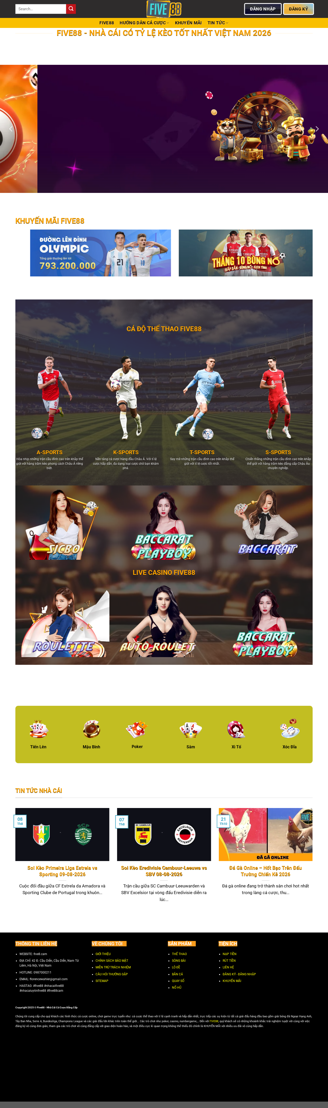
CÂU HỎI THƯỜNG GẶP (112, 974)
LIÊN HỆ (228, 967)
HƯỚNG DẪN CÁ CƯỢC (143, 22)
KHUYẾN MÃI (188, 22)
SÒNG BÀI (179, 960)
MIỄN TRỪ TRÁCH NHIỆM (113, 967)
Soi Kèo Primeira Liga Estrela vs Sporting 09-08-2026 (62, 871)
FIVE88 (106, 22)
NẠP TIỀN (230, 954)
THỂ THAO (179, 954)
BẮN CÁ (177, 974)
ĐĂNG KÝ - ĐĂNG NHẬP (239, 974)
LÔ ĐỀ (176, 967)
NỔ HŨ (176, 987)
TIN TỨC (216, 22)
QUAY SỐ (178, 981)
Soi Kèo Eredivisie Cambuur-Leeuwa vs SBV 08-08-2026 (164, 871)
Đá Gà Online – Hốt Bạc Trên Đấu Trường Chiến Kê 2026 (265, 871)
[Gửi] (71, 9)
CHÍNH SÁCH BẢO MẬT (112, 960)
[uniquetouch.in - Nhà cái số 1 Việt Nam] (164, 9)
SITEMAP (102, 981)
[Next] (316, 129)
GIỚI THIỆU (103, 954)
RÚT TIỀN (229, 960)
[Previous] (11, 129)
